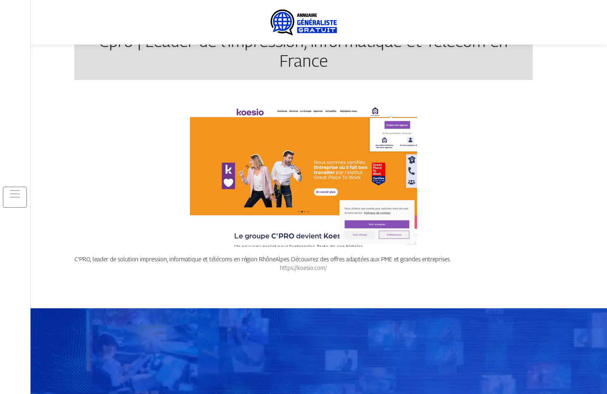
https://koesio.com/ (303, 267)
